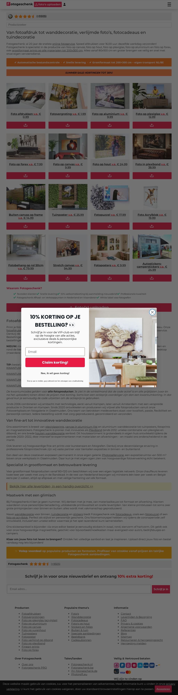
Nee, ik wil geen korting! (55, 373)
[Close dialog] (152, 312)
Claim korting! (55, 362)
